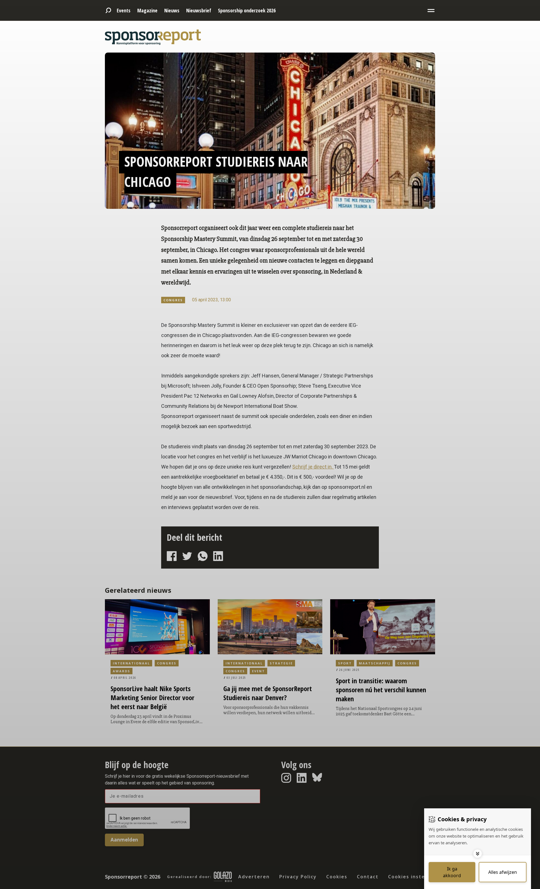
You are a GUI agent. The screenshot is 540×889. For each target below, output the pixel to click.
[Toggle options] (477, 853)
